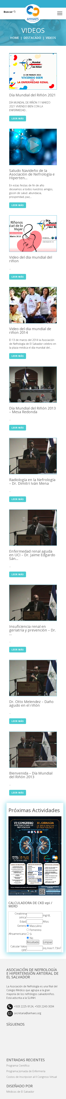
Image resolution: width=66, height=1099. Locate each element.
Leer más (18, 118)
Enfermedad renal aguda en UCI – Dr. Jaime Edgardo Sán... (32, 555)
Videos (51, 38)
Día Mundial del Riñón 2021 (32, 95)
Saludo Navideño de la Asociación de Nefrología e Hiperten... (32, 174)
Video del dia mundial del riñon (30, 259)
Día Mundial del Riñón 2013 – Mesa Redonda (32, 410)
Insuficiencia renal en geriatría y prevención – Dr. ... (32, 630)
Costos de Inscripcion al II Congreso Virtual (31, 1077)
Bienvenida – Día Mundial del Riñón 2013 (30, 775)
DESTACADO (32, 38)
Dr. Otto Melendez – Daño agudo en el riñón (31, 703)
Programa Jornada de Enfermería (25, 1071)
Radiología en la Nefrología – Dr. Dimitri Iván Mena (32, 481)
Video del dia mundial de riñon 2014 (30, 330)
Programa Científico (18, 1065)
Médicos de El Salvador (20, 1091)
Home (14, 38)
